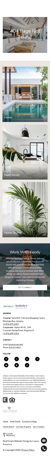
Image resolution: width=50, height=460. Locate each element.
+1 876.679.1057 (11, 324)
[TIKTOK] (27, 365)
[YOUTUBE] (6, 365)
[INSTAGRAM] (16, 359)
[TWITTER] (37, 359)
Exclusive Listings (29, 421)
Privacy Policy (27, 450)
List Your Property (23, 426)
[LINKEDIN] (27, 359)
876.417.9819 (15, 347)
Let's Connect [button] (25, 287)
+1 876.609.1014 (11, 333)
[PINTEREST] (16, 365)
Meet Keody (15, 421)
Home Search (8, 426)
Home (5, 421)
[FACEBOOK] (6, 359)
